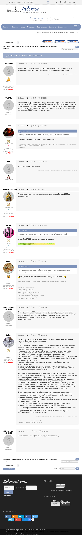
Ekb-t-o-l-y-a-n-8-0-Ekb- (8, 308)
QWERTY (8, 98)
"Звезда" (52, 490)
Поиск (72, 32)
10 (27, 431)
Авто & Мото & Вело (31, 46)
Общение (20, 46)
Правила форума (63, 32)
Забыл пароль (7, 495)
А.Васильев (68, 490)
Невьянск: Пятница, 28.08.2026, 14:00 (21, 2)
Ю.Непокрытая (60, 490)
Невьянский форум (9, 46)
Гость (9, 161)
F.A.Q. (76, 32)
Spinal (8, 335)
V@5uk (8, 225)
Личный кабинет (37, 18)
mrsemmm (9, 63)
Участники (53, 32)
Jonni (9, 126)
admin (8, 261)
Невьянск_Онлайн (8, 189)
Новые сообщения (43, 32)
